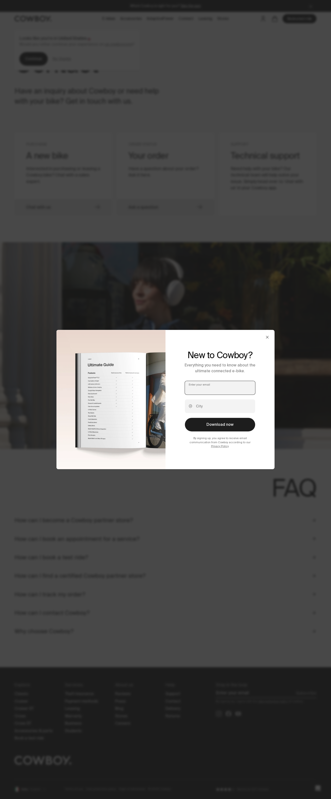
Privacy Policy (220, 446)
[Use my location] (190, 406)
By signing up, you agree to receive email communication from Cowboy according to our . (220, 442)
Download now (220, 424)
